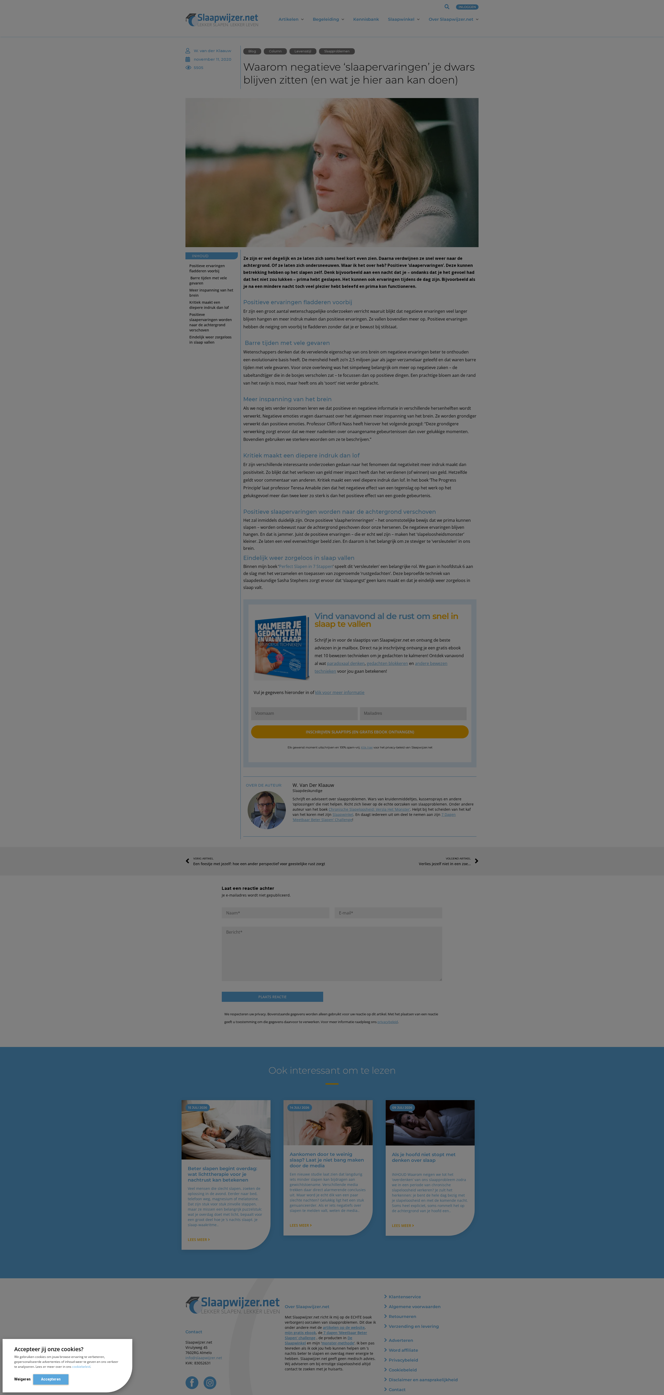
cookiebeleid (81, 1366)
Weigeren (22, 1379)
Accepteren (51, 1379)
